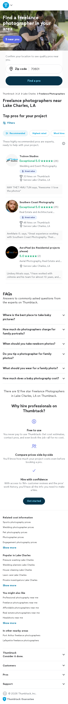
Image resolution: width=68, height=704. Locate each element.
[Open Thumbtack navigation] (8, 5)
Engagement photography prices (20, 542)
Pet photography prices (15, 532)
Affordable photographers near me (21, 608)
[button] (34, 317)
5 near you (12, 39)
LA (18, 94)
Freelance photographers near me (20, 602)
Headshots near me (13, 618)
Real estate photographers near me (21, 613)
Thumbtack (8, 94)
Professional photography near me (20, 597)
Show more (9, 547)
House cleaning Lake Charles (17, 570)
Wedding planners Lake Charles (19, 565)
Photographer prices (13, 537)
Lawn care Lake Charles (15, 575)
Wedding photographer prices (18, 527)
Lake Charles (29, 94)
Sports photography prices (17, 522)
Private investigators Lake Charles (20, 580)
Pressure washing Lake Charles (18, 560)
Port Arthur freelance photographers (21, 635)
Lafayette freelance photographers (21, 640)
